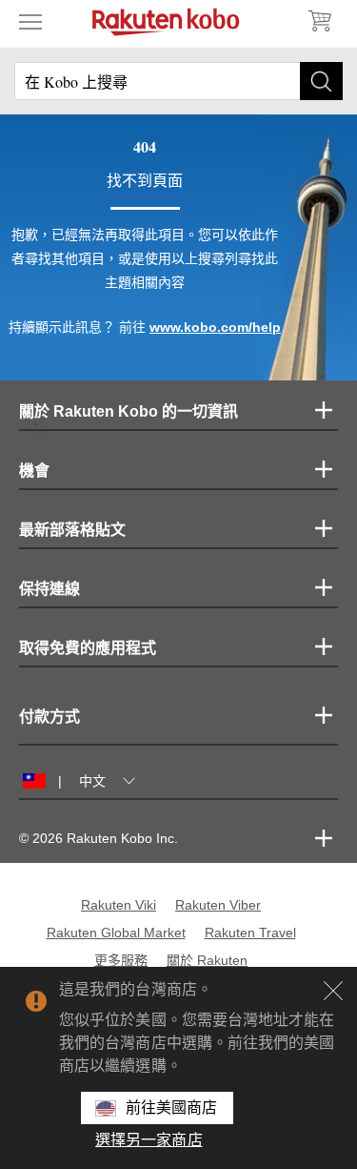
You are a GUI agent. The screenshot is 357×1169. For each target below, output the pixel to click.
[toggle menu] (30, 21)
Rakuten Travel (250, 932)
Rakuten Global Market (116, 932)
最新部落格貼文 (72, 530)
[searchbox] (178, 81)
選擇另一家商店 (149, 1140)
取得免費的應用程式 (87, 648)
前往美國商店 (172, 1107)
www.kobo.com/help (215, 327)
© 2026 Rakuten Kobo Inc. (98, 838)
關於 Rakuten (207, 960)
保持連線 (49, 589)
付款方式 (49, 716)
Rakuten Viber (218, 905)
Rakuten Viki (118, 905)
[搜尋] (321, 81)
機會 (34, 470)
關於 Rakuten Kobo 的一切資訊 (128, 411)
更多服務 (121, 960)
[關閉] (333, 990)
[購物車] (319, 21)
